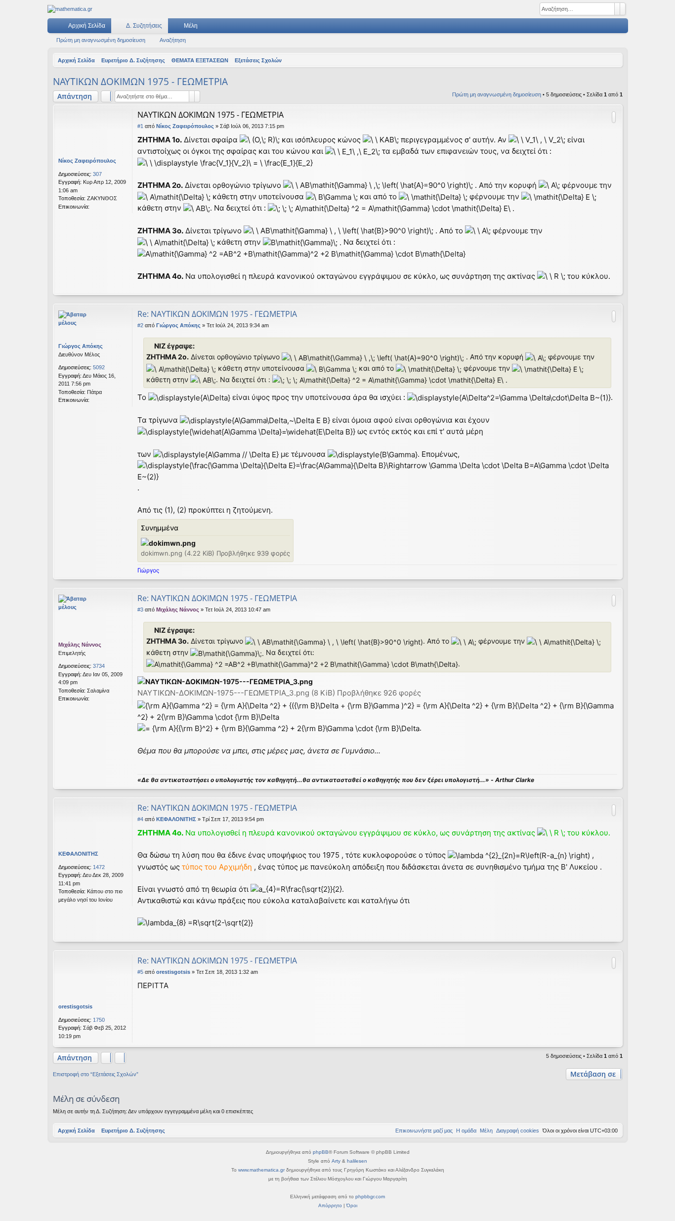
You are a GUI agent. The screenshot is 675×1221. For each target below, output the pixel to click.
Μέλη (191, 25)
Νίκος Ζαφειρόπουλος (87, 161)
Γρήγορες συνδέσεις (56, 27)
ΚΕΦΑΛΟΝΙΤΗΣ (78, 854)
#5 (140, 972)
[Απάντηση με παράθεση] (614, 117)
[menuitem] (591, 25)
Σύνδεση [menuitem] (607, 27)
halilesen (357, 1161)
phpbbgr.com (370, 1196)
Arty (336, 1161)
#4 (140, 819)
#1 (140, 126)
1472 (99, 867)
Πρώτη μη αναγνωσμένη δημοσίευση (100, 40)
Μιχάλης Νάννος (79, 645)
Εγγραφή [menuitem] (622, 27)
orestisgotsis (75, 1006)
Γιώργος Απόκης (80, 346)
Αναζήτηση (173, 40)
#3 (140, 609)
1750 (99, 1020)
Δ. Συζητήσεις (144, 25)
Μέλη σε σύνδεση (86, 1098)
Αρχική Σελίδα (86, 25)
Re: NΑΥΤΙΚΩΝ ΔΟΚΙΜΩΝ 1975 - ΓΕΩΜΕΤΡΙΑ (217, 314)
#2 (140, 325)
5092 (99, 367)
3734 (99, 666)
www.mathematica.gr (261, 1170)
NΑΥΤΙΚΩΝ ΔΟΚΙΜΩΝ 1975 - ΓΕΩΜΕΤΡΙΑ (140, 81)
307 (97, 174)
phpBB (321, 1152)
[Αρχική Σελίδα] (69, 9)
